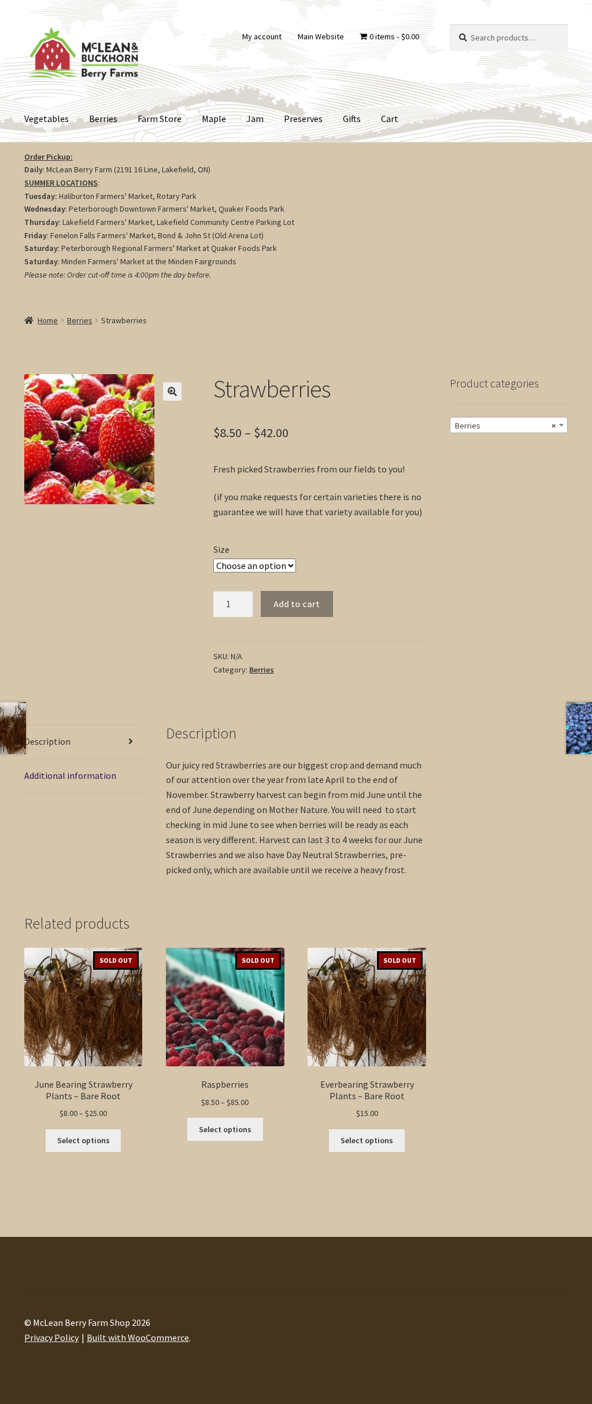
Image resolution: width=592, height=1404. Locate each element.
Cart (389, 118)
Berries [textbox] (505, 425)
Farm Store (160, 118)
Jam (255, 118)
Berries (103, 118)
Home (48, 320)
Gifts (352, 118)
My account (262, 36)
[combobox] (509, 425)
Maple (214, 118)
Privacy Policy (51, 1337)
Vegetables (46, 118)
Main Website (321, 36)
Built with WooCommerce (138, 1337)
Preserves (303, 118)
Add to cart (296, 603)
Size (221, 549)
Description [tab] (47, 741)
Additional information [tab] (70, 775)
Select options (83, 1140)
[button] (172, 391)
